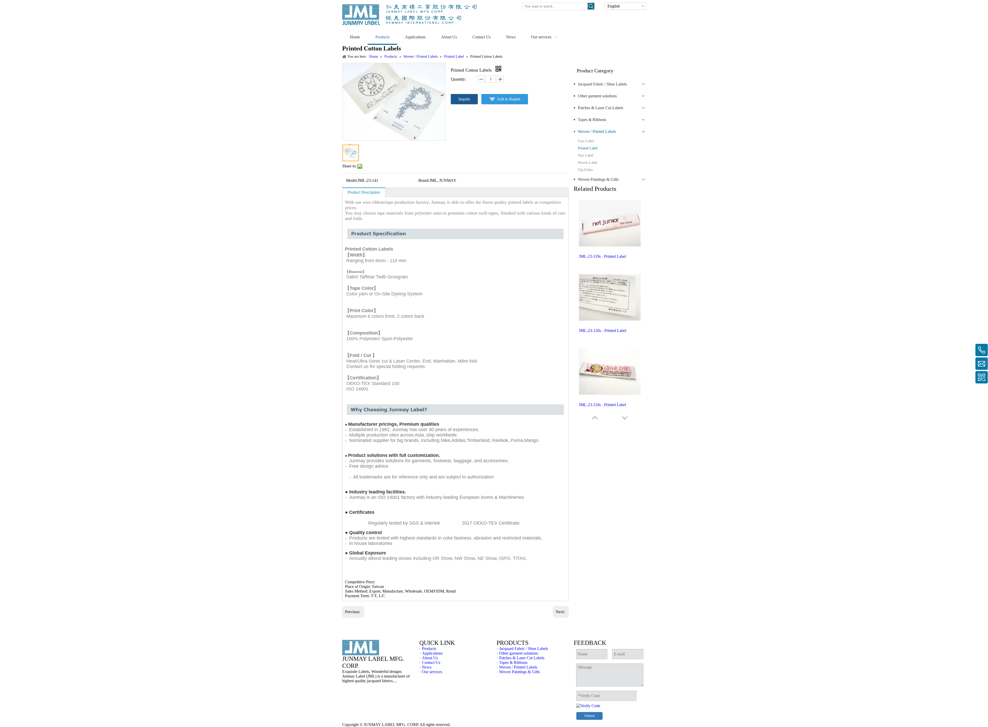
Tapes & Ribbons (592, 119)
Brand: (423, 180)
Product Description (364, 192)
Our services (432, 672)
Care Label (586, 141)
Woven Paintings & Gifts (598, 179)
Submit (589, 716)
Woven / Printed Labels (597, 131)
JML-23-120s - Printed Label (602, 330)
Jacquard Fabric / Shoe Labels (602, 84)
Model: (352, 180)
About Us (430, 658)
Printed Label (588, 148)
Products (429, 648)
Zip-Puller (585, 170)
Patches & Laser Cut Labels (600, 108)
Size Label (585, 155)
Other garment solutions (597, 96)
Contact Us (431, 662)
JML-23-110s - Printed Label (602, 405)
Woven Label (587, 163)
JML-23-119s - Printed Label (602, 256)
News (426, 667)
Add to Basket (508, 99)
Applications (432, 653)
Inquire (464, 99)
